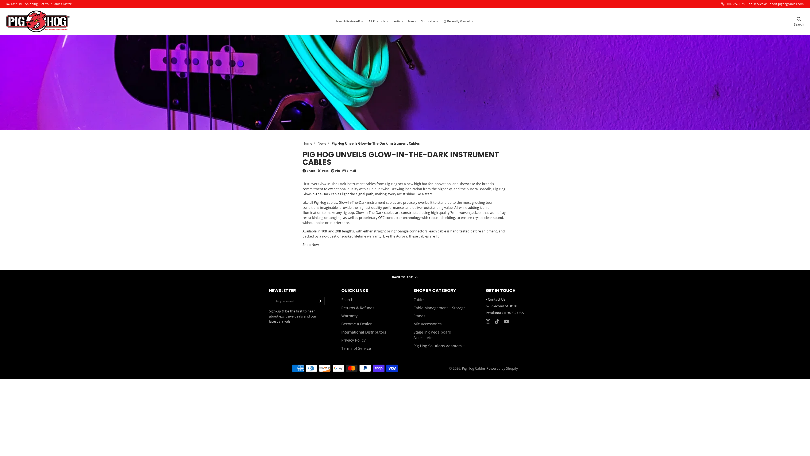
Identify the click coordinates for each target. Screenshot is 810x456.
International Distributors (363, 332)
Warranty (349, 315)
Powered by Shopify (502, 368)
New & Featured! (348, 21)
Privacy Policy (353, 340)
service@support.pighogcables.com (778, 4)
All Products (377, 21)
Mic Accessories (427, 323)
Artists (398, 21)
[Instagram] (488, 321)
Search (347, 299)
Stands (419, 315)
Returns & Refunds (357, 307)
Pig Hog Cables (474, 368)
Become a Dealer (356, 323)
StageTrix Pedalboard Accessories (432, 335)
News (412, 21)
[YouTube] (506, 321)
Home (307, 143)
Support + (428, 21)
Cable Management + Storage (439, 307)
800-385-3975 (735, 4)
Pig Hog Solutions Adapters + (439, 345)
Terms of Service (356, 348)
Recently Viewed (458, 21)
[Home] (38, 21)
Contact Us (496, 299)
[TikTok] (497, 321)
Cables (419, 299)
